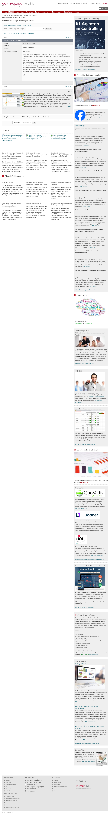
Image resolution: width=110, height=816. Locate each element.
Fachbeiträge (20, 12)
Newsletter (57, 788)
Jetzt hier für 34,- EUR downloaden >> (85, 444)
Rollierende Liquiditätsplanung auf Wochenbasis (86, 707)
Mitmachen (57, 784)
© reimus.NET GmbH (7, 813)
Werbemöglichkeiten (11, 784)
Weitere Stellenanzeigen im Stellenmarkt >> (86, 289)
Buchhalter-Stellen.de (11, 800)
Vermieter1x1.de (10, 805)
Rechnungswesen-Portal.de (13, 798)
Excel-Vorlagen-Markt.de (12, 807)
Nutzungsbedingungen (35, 787)
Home (4, 15)
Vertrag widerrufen (35, 782)
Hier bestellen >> (93, 654)
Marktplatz (29, 12)
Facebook (8, 788)
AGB (7, 786)
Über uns (8, 782)
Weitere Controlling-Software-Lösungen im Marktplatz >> (89, 559)
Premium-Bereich (75, 3)
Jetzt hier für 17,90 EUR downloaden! (84, 607)
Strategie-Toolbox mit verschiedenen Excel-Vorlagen (89, 727)
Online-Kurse (68, 12)
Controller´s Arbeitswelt (29, 15)
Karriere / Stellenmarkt (42, 12)
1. (71, 43)
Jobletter (56, 791)
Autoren (85, 3)
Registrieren (12, 25)
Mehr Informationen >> (80, 508)
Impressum (31, 791)
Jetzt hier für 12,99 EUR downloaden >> (85, 69)
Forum (11, 12)
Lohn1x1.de (9, 802)
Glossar (76, 12)
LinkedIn (8, 791)
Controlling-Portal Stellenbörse (96, 396)
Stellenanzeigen (80, 125)
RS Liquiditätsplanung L (83, 664)
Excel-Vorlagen (56, 12)
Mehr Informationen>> (88, 739)
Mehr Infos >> (86, 145)
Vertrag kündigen (34, 780)
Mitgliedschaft (57, 782)
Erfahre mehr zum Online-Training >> (84, 363)
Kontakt (8, 780)
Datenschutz (31, 789)
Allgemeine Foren (16, 15)
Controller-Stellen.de (11, 796)
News (5, 12)
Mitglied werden (63, 3)
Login (106, 3)
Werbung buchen (95, 3)
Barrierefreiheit (32, 784)
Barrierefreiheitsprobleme (60, 786)
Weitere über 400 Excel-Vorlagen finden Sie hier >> (88, 743)
